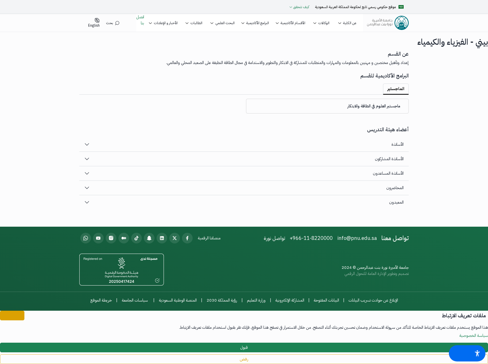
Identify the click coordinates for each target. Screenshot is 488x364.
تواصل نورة (274, 238)
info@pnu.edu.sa (357, 238)
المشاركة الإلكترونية (289, 300)
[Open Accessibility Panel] (467, 353)
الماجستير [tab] (395, 89)
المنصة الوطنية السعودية (178, 300)
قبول (244, 347)
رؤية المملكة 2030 (222, 300)
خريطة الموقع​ (101, 300)
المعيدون (396, 202)
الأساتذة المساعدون (388, 173)
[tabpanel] (244, 104)
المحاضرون (395, 188)
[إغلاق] (12, 315)
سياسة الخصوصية (473, 336)
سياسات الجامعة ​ (135, 300)
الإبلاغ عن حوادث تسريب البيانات (373, 300)
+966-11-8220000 (311, 238)
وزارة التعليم (256, 300)
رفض (244, 359)
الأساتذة (397, 144)
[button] (347, 23)
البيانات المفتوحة (326, 300)
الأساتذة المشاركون (389, 159)
